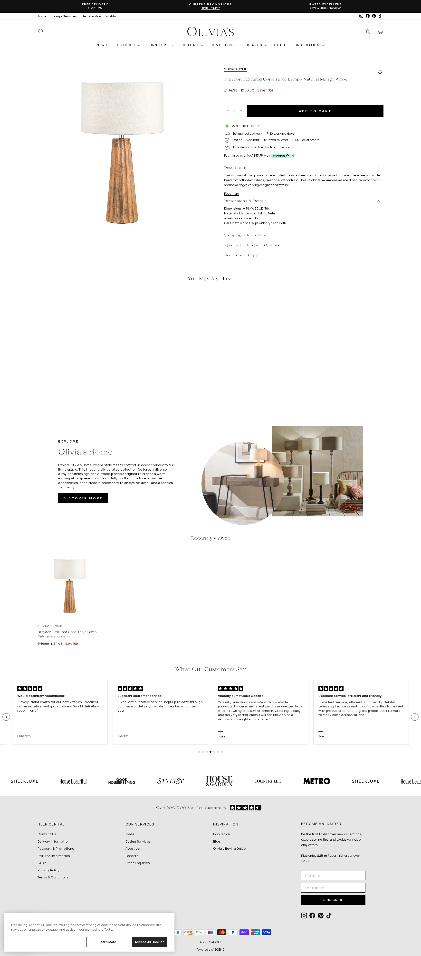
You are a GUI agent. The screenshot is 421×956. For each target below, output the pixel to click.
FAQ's (42, 863)
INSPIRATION (308, 45)
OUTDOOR (126, 45)
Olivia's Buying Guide (229, 848)
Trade (42, 16)
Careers (131, 856)
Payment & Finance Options (251, 245)
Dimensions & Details (245, 201)
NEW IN (103, 45)
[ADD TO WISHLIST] (379, 72)
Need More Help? (241, 255)
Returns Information (54, 856)
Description (235, 168)
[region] (89, 932)
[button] (6, 717)
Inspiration (221, 834)
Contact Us (47, 834)
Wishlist (111, 16)
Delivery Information (54, 841)
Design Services (64, 16)
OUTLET (281, 45)
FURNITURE (158, 45)
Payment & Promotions (56, 848)
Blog (216, 841)
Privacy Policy (49, 870)
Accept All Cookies (149, 942)
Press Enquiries (137, 863)
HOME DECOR (223, 45)
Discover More (83, 498)
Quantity (233, 100)
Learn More (107, 942)
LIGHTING (190, 45)
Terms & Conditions (53, 877)
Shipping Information (245, 235)
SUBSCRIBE (333, 900)
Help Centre (91, 16)
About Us (132, 848)
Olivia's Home (235, 69)
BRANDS (255, 45)
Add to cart (315, 111)
